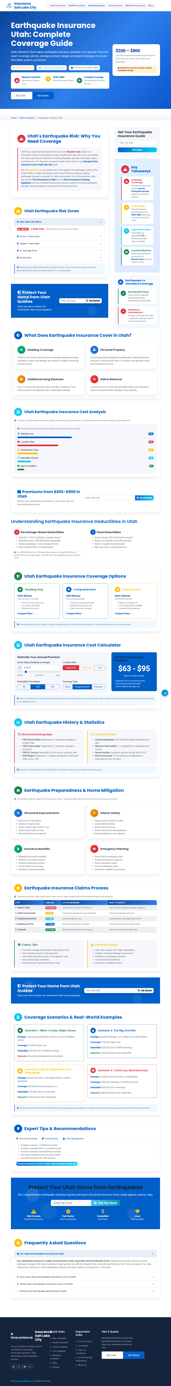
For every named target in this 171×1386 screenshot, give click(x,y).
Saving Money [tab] (51, 1138)
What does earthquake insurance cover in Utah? (46, 1284)
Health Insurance (77, 5)
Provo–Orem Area (30, 236)
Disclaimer (83, 1345)
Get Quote (43, 95)
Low (100, 667)
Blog (150, 5)
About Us (82, 1365)
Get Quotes (94, 300)
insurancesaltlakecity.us (23, 1381)
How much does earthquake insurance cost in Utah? (47, 1276)
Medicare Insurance (135, 5)
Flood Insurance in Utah (44, 179)
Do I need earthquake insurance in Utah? (42, 1253)
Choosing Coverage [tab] (28, 1138)
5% (24, 687)
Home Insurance (96, 5)
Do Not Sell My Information (84, 1359)
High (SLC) (71, 667)
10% (38, 687)
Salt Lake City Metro (31, 221)
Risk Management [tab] (75, 1138)
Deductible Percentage (28, 681)
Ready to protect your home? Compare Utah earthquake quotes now (47, 1164)
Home (14, 118)
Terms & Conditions (81, 1352)
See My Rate (146, 498)
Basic (67, 687)
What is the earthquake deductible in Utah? (43, 1291)
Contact (55, 1367)
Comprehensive (82, 687)
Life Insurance (115, 5)
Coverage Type (70, 681)
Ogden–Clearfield (29, 243)
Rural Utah (25, 257)
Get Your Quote (107, 1203)
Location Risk (69, 662)
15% (52, 687)
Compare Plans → (26, 613)
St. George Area (28, 250)
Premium (98, 687)
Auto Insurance (57, 5)
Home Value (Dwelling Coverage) (33, 662)
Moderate (86, 667)
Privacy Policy (85, 1341)
